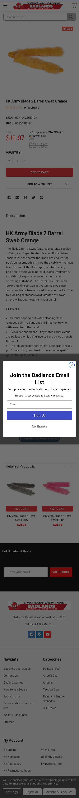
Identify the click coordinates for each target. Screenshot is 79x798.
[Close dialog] (71, 365)
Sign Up (39, 415)
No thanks (39, 426)
